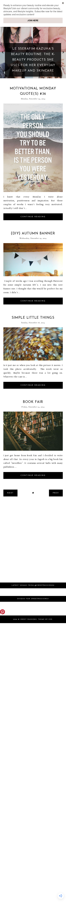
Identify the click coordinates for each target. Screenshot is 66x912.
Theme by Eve (45, 619)
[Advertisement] (33, 541)
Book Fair (33, 402)
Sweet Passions (28, 619)
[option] (33, 52)
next (63, 52)
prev (3, 52)
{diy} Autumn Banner (33, 233)
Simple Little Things (33, 318)
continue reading (33, 217)
